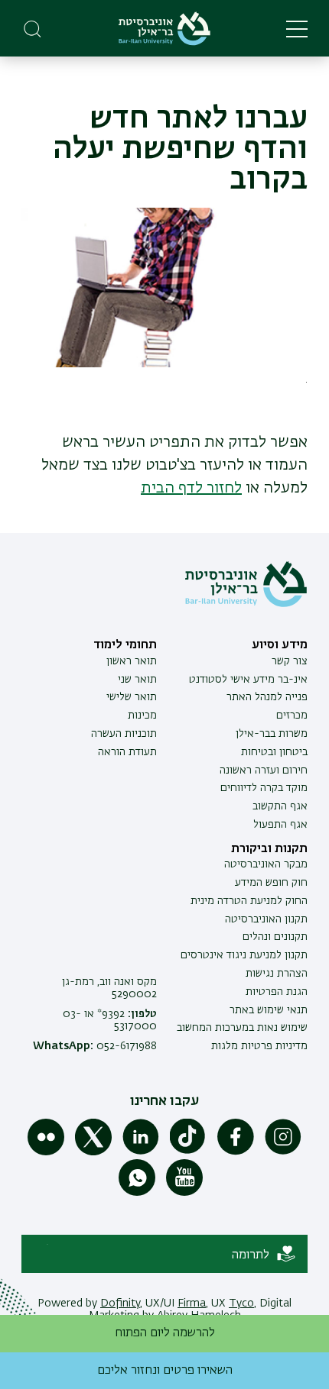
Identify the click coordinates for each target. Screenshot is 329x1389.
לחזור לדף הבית (191, 488)
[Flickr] (46, 1152)
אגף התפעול (280, 824)
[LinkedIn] (140, 1152)
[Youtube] (184, 1193)
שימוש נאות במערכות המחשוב (242, 1027)
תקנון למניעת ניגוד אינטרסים (244, 955)
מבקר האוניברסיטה (266, 864)
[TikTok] (188, 1152)
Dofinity (120, 1303)
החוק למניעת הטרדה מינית (249, 901)
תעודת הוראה (127, 752)
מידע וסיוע (280, 645)
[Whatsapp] (137, 1193)
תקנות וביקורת (269, 849)
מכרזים (292, 715)
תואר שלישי (131, 697)
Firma (192, 1303)
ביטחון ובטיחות (274, 752)
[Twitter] (93, 1152)
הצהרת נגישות (277, 973)
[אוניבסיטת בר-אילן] (164, 28)
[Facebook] (235, 1152)
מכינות (142, 715)
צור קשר (290, 661)
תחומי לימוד (125, 645)
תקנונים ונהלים (275, 937)
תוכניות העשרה (124, 733)
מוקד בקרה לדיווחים (264, 788)
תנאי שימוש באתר (269, 1010)
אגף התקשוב (280, 806)
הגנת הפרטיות (277, 992)
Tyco (241, 1303)
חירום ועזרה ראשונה (264, 770)
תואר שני (137, 679)
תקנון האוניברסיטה (266, 919)
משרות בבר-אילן (272, 733)
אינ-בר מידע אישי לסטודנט (248, 679)
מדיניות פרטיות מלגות (259, 1046)
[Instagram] (283, 1152)
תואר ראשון (131, 661)
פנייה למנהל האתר (267, 697)
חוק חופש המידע (271, 882)
